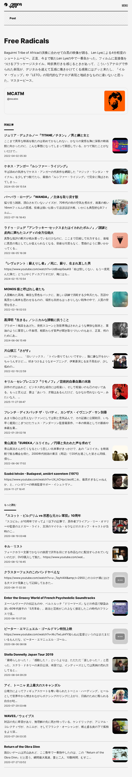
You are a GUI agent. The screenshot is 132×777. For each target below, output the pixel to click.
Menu (125, 5)
